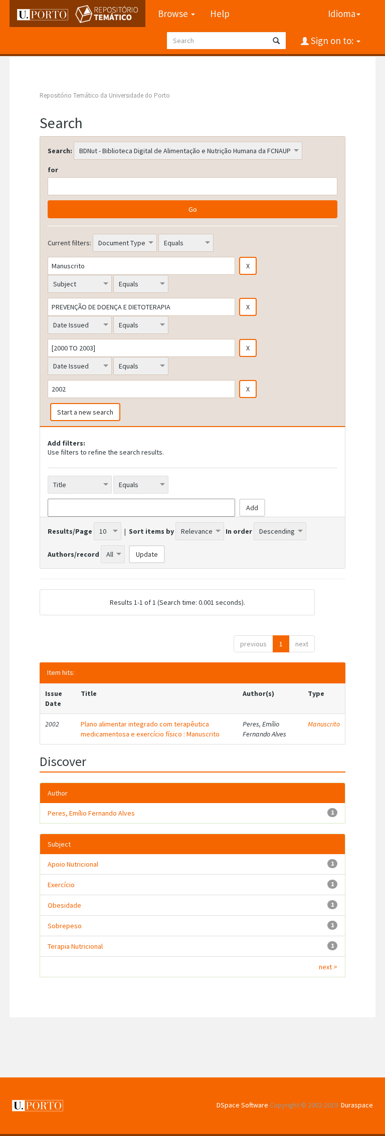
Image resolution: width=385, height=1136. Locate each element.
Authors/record (73, 554)
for (53, 169)
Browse (174, 14)
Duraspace (357, 1104)
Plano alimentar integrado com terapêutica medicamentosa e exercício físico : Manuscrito (150, 728)
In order (239, 531)
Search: (60, 150)
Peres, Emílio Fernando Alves (91, 813)
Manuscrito (324, 723)
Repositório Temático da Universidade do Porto (105, 95)
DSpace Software (242, 1104)
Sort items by (151, 531)
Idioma (341, 14)
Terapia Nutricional (75, 946)
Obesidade (64, 905)
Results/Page (70, 531)
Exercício (61, 884)
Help (220, 14)
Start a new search (85, 412)
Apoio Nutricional (73, 864)
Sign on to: (332, 41)
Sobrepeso (65, 925)
